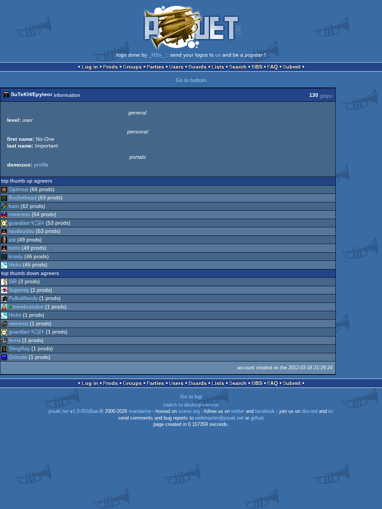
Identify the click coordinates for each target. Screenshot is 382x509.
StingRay (19, 348)
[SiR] (4, 281)
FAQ (272, 67)
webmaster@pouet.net (219, 418)
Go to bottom (191, 80)
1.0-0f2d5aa (85, 411)
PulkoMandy (23, 298)
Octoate (18, 357)
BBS (256, 67)
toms (14, 248)
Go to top (191, 396)
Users (176, 67)
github (257, 418)
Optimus (18, 189)
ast (12, 240)
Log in (90, 67)
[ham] (4, 206)
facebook (265, 411)
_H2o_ (156, 55)
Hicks (15, 265)
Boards (197, 67)
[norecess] (4, 214)
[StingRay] (4, 348)
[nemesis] (4, 323)
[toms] (4, 248)
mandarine (140, 411)
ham (14, 206)
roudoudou (21, 231)
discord (309, 411)
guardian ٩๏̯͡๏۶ (26, 223)
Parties (155, 67)
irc (331, 411)
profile (41, 165)
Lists (218, 67)
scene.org (189, 411)
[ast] (4, 240)
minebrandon (28, 307)
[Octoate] (4, 357)
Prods (110, 67)
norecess (19, 214)
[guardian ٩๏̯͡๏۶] (4, 223)
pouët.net (58, 411)
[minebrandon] (4, 307)
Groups (132, 67)
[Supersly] (4, 290)
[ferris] (4, 340)
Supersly (19, 290)
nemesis (18, 323)
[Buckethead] (4, 197)
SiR (13, 281)
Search (238, 67)
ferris (15, 340)
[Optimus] (4, 189)
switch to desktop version (191, 405)
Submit (292, 67)
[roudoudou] (4, 231)
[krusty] (4, 256)
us (218, 55)
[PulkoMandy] (4, 298)
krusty (16, 256)
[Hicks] (4, 265)
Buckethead (23, 197)
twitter (237, 411)
